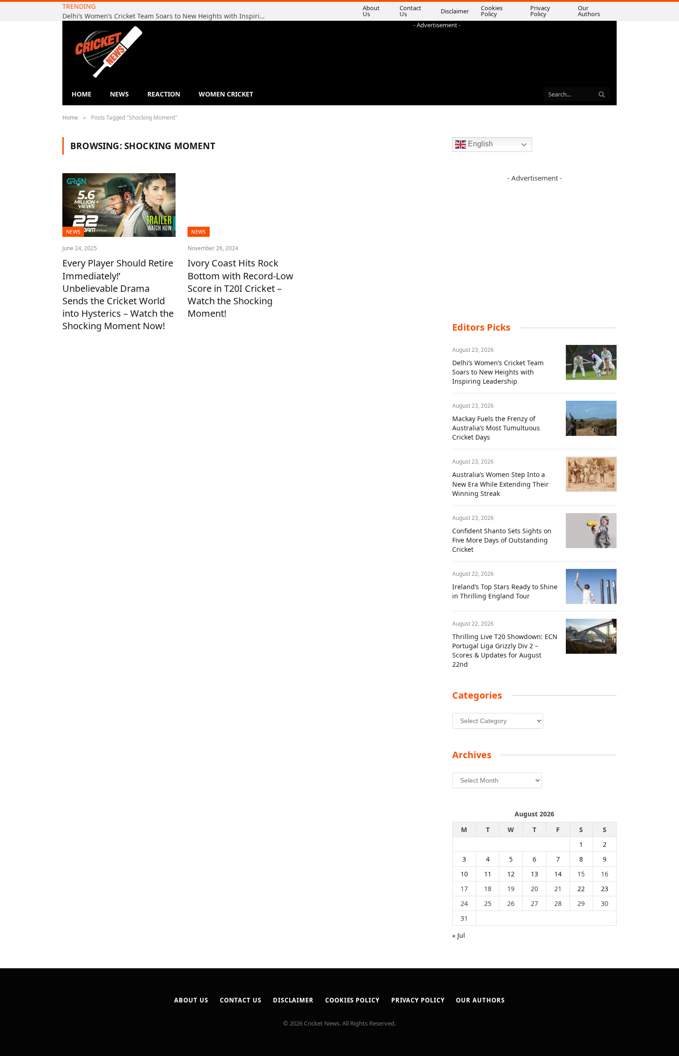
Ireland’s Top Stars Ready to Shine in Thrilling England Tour (505, 591)
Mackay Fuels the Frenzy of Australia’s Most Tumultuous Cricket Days (216, 11)
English (479, 144)
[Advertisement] (437, 50)
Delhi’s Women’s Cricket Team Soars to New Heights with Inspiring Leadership (498, 372)
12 (511, 873)
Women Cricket (226, 94)
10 (464, 873)
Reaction (163, 94)
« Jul (458, 935)
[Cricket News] (108, 52)
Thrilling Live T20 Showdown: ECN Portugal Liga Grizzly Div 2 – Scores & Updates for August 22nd (505, 650)
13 (534, 873)
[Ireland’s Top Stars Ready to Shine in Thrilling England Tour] (591, 586)
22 (581, 888)
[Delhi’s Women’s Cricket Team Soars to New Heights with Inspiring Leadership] (591, 362)
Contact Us (408, 11)
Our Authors (593, 11)
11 (487, 873)
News (119, 94)
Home (81, 94)
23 (604, 888)
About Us (368, 11)
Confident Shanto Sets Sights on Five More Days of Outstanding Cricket (502, 540)
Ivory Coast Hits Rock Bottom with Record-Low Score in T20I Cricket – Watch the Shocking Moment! (240, 288)
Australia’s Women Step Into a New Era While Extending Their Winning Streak (500, 483)
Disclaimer (450, 11)
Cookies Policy (495, 11)
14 (558, 873)
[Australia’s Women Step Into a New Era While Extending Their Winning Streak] (591, 474)
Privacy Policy (545, 11)
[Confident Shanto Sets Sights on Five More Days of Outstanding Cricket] (591, 530)
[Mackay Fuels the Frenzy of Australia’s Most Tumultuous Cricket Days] (591, 418)
